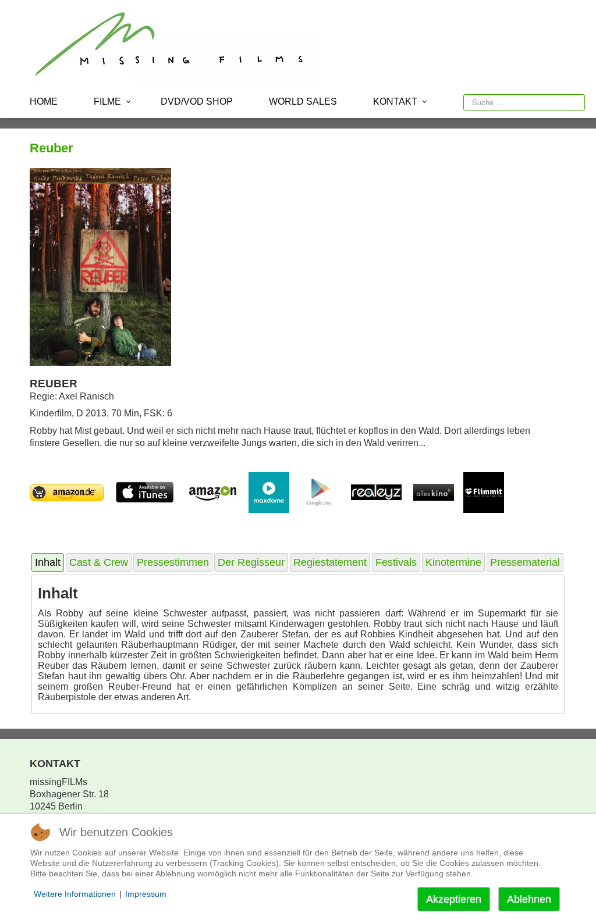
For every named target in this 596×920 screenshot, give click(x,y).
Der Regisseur (251, 562)
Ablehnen (529, 899)
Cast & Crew (98, 562)
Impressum (145, 893)
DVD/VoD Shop (197, 101)
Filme (107, 101)
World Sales (303, 101)
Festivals (396, 562)
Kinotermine (453, 562)
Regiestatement (330, 562)
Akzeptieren (453, 899)
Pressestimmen (173, 562)
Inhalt (48, 562)
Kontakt (395, 101)
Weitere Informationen (75, 893)
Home (44, 101)
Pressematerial (525, 562)
